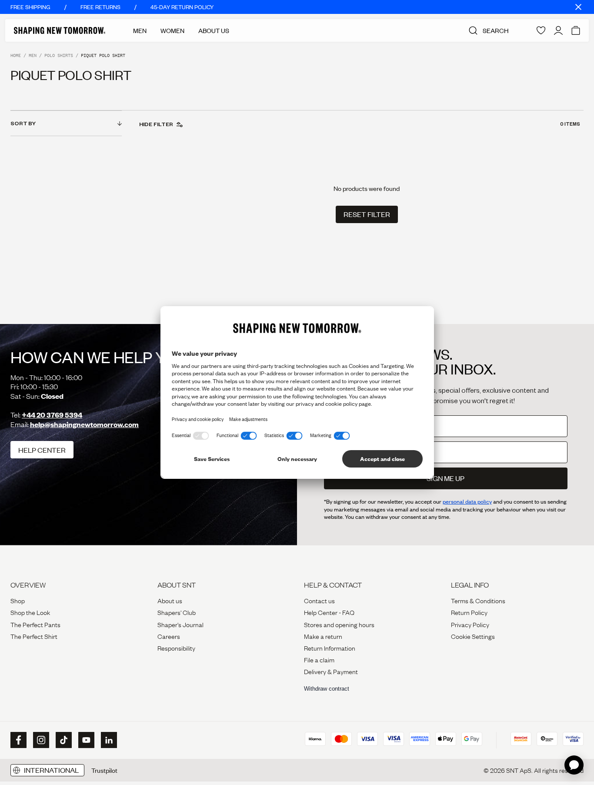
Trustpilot (104, 770)
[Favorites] (541, 30)
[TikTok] (63, 740)
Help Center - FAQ (329, 612)
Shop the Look (30, 612)
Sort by (23, 123)
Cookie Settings (473, 636)
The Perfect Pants (35, 624)
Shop (17, 600)
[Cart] (575, 30)
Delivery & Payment (331, 671)
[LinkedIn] (108, 740)
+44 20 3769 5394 (52, 414)
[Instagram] (40, 740)
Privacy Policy (470, 624)
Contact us (319, 600)
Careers (168, 636)
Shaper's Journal (180, 624)
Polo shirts (58, 55)
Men (140, 30)
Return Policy (469, 612)
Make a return (323, 636)
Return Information (329, 647)
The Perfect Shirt (33, 636)
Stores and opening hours (339, 624)
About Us (213, 30)
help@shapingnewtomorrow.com (84, 424)
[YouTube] (85, 740)
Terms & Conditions (478, 600)
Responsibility (176, 647)
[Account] (558, 30)
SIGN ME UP (445, 478)
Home (15, 55)
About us (169, 600)
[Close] (578, 7)
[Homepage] (59, 30)
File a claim (319, 659)
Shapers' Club (176, 612)
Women (172, 30)
